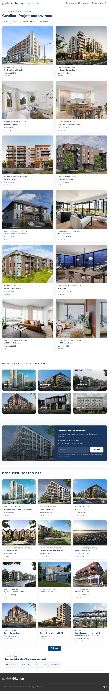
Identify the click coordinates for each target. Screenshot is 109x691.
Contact (4, 687)
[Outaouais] (90, 403)
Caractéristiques (29, 22)
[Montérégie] (54, 380)
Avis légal (32, 687)
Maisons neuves (83, 3)
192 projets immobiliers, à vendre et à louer (23, 363)
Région (7, 22)
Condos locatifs (97, 3)
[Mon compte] (106, 3)
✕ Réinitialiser (44, 21)
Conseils (25, 687)
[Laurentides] (90, 380)
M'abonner (97, 450)
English (105, 687)
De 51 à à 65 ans (40, 665)
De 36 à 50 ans (26, 665)
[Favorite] (50, 29)
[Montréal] (19, 380)
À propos (19, 687)
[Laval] (19, 403)
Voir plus (54, 648)
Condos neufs (71, 3)
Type (16, 22)
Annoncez (11, 687)
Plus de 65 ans (55, 665)
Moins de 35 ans (11, 665)
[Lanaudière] (54, 403)
